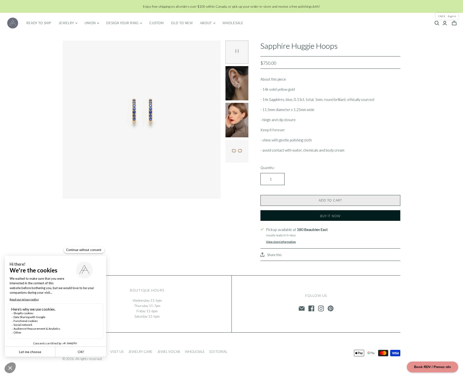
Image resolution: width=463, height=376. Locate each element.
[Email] (302, 308)
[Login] (444, 23)
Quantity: (267, 168)
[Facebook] (311, 308)
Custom (156, 23)
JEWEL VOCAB (168, 351)
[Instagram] (321, 308)
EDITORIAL (218, 351)
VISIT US (116, 351)
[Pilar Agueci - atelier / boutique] (12, 23)
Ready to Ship (39, 23)
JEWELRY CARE (140, 351)
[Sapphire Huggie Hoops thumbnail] (237, 52)
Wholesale (233, 23)
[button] (447, 16)
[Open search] (437, 23)
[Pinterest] (331, 308)
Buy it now (330, 216)
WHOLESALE (195, 351)
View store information (281, 242)
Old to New (182, 23)
